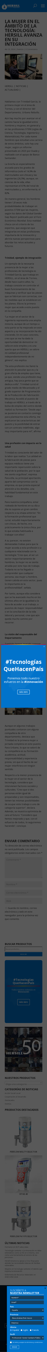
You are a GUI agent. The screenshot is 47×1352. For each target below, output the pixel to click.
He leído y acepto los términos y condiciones (27, 1342)
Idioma (13, 1327)
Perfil (12, 1334)
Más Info (23, 692)
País (12, 1307)
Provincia (14, 1315)
